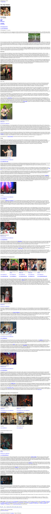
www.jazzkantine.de (3, 370)
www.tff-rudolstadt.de (4, 28)
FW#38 (1, 304)
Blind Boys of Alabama (9, 200)
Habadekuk (20, 241)
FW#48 (1, 366)
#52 (3, 121)
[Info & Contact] (21, 507)
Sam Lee (48, 501)
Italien (1, 19)
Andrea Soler (20, 248)
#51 (22, 272)
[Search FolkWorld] (19, 507)
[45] (14, 200)
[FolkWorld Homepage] (1, 507)
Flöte (1, 20)
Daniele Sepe (13, 383)
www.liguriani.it (3, 412)
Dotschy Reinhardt (43, 503)
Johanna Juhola (33, 456)
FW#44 (1, 121)
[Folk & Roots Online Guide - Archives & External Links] (18, 507)
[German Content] (3, 507)
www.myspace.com (3, 159)
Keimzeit (23, 279)
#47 (31, 272)
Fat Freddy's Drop (10, 387)
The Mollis (12, 513)
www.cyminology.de (3, 338)
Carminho (46, 175)
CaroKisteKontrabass (34, 502)
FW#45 (10, 334)
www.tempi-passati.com (23, 276)
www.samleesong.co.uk (4, 161)
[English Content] (5, 507)
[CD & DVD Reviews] (12, 507)
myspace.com (2, 123)
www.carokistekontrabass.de (42, 276)
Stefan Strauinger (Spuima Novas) (11, 502)
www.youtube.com (10, 159)
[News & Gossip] (9, 507)
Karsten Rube (3, 1)
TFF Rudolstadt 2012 (4, 26)
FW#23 (18, 408)
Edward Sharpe (10, 136)
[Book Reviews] (14, 507)
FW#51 (11, 272)
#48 (3, 304)
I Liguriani (40, 502)
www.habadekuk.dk (3, 239)
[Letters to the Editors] (11, 507)
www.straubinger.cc (13, 276)
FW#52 (9, 157)
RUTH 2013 (2, 21)
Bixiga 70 (16, 467)
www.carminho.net (3, 198)
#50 (3, 366)
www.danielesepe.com (20, 412)
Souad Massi (43, 501)
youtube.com (7, 123)
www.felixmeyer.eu (31, 276)
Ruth (14, 344)
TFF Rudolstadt (15, 501)
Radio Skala (39, 389)
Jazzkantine (25, 345)
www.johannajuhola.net (4, 455)
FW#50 (20, 272)
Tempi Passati (21, 502)
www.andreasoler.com (4, 276)
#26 (20, 408)
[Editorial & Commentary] (7, 507)
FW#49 (38, 272)
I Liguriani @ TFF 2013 (2, 24)
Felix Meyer (27, 502)
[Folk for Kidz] (16, 507)
